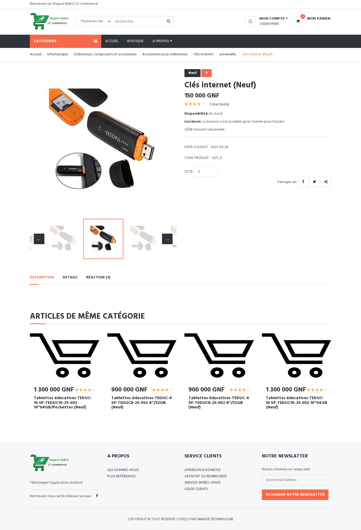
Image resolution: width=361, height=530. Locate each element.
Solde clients (196, 489)
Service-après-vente (202, 483)
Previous (39, 142)
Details (70, 277)
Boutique (135, 41)
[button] (266, 18)
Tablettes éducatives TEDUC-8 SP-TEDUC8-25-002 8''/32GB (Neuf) (141, 403)
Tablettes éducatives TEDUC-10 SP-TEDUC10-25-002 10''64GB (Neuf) (296, 403)
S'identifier (269, 24)
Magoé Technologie (215, 519)
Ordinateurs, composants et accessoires (105, 54)
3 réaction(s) (219, 104)
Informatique (57, 54)
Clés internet (203, 54)
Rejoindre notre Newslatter (295, 495)
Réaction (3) (98, 277)
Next (167, 142)
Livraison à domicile (202, 470)
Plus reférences (121, 476)
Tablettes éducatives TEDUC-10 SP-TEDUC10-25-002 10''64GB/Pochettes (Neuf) (63, 403)
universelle (227, 54)
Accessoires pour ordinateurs (165, 54)
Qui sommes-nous (123, 470)
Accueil (111, 41)
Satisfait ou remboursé (205, 476)
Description (42, 277)
